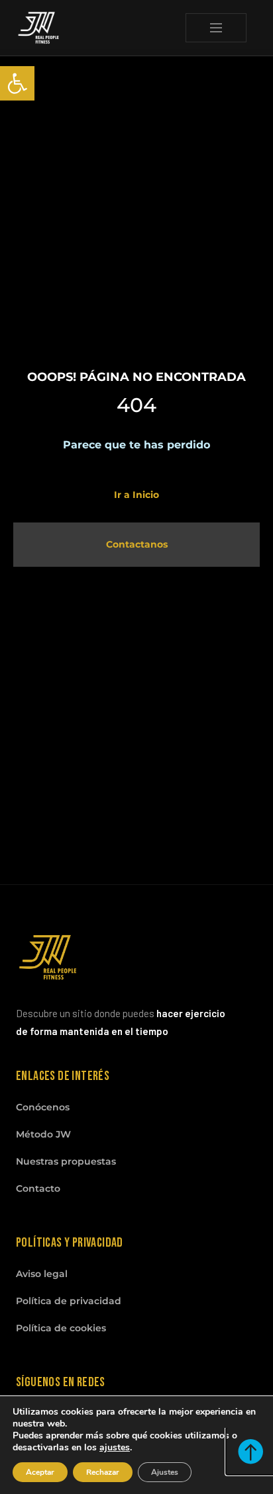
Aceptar (40, 1472)
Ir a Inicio (136, 495)
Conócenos (43, 1107)
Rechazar (102, 1472)
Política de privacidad (68, 1301)
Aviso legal (42, 1274)
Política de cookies (61, 1328)
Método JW (43, 1134)
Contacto (38, 1188)
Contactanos (137, 544)
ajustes (114, 1448)
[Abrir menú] (216, 27)
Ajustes (164, 1472)
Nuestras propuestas (66, 1161)
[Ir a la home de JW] (38, 27)
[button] (17, 83)
